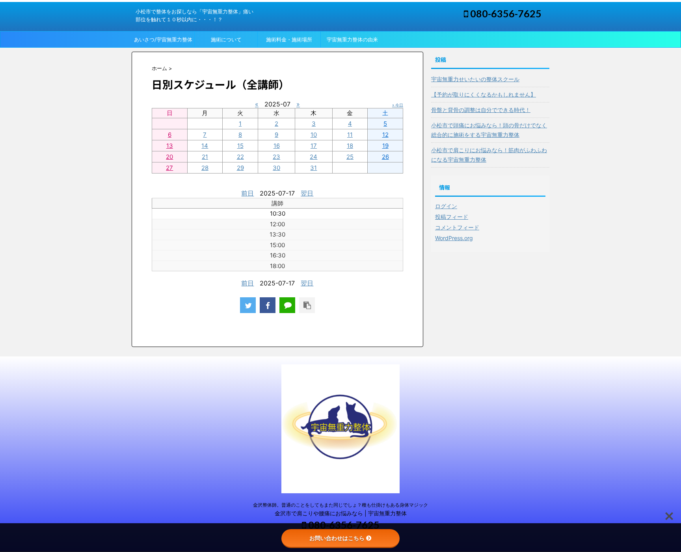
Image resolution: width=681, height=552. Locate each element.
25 (350, 156)
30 (276, 168)
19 (385, 145)
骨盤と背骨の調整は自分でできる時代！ (480, 109)
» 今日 (397, 105)
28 (204, 168)
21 (205, 156)
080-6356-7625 (504, 13)
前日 (247, 193)
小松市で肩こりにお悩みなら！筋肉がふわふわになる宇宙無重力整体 (489, 155)
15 (240, 145)
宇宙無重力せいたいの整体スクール (475, 79)
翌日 (307, 193)
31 (313, 168)
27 (169, 168)
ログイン (446, 206)
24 (313, 156)
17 (314, 145)
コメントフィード (457, 227)
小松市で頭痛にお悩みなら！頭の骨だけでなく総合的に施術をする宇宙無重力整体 (489, 130)
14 (204, 145)
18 (350, 145)
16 (277, 145)
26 (385, 156)
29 (240, 168)
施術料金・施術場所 (289, 39)
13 (169, 145)
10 (314, 134)
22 (240, 156)
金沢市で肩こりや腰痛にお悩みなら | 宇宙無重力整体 (341, 513)
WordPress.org (454, 238)
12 (385, 134)
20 (169, 156)
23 (276, 156)
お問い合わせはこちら (337, 538)
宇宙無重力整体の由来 (352, 39)
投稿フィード (451, 216)
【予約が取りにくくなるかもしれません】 (483, 94)
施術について (226, 39)
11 (350, 134)
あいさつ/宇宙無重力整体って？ (163, 41)
